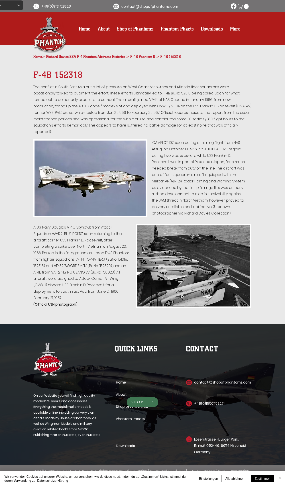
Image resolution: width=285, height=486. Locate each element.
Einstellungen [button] (208, 478)
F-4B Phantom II (143, 56)
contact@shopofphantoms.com (222, 382)
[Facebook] (233, 6)
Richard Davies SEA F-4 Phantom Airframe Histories (86, 56)
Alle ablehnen (234, 478)
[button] (244, 6)
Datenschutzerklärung (52, 480)
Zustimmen (263, 478)
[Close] (279, 478)
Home (37, 56)
